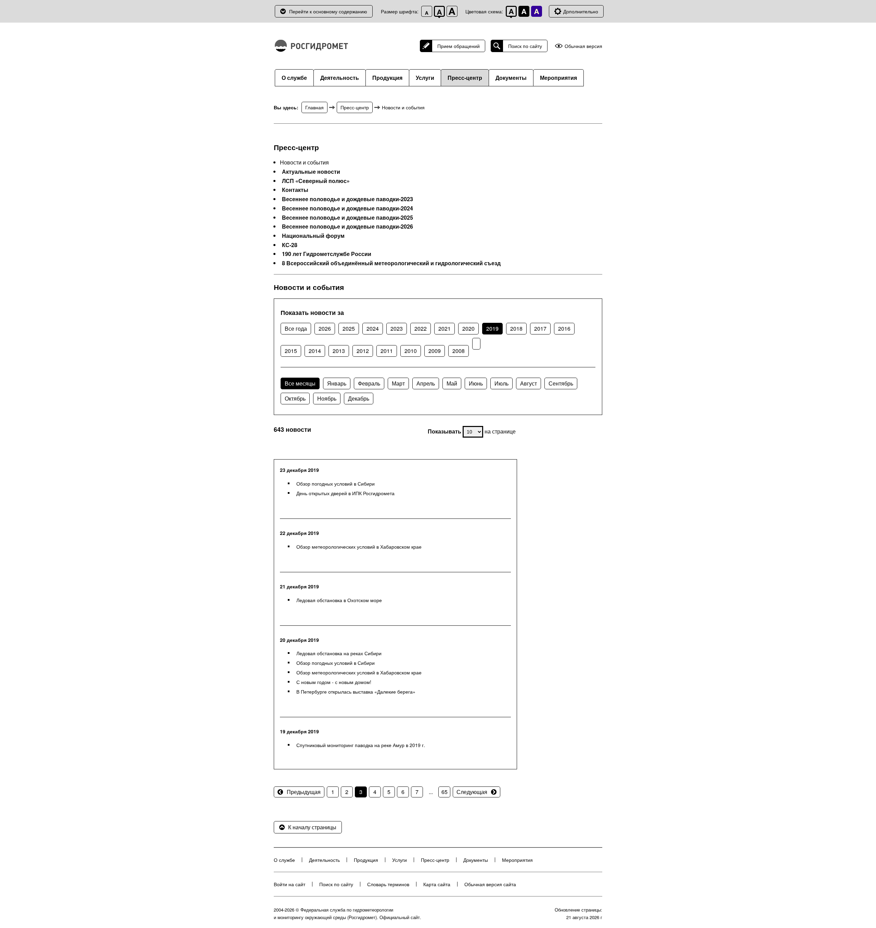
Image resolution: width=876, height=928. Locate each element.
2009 (434, 351)
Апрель (425, 383)
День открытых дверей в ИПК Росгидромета (345, 493)
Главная (314, 107)
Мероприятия (558, 78)
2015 (291, 351)
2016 (564, 328)
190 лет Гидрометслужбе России (326, 254)
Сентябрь (561, 383)
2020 (468, 328)
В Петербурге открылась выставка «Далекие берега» (355, 691)
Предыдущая (304, 792)
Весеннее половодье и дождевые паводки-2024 (347, 208)
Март (398, 383)
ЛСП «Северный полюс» (316, 181)
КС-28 (289, 245)
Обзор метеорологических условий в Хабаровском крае (359, 546)
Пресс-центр (465, 78)
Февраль (369, 383)
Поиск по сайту (525, 45)
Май (452, 383)
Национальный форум (313, 236)
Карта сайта (436, 884)
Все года (296, 328)
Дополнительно (580, 11)
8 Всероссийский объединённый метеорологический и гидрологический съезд (391, 263)
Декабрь (358, 398)
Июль (501, 383)
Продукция (387, 78)
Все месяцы (300, 383)
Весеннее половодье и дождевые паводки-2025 (347, 217)
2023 (396, 328)
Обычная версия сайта (490, 884)
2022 (420, 328)
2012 (363, 351)
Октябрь (295, 398)
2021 (444, 328)
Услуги (425, 78)
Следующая (471, 792)
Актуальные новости (311, 171)
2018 (516, 328)
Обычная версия (583, 46)
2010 (410, 351)
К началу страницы (312, 827)
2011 (387, 351)
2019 (492, 328)
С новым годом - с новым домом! (333, 682)
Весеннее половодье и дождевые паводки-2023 (347, 199)
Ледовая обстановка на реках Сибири (339, 653)
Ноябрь (326, 398)
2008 (458, 351)
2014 (315, 351)
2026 (325, 328)
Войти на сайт (289, 884)
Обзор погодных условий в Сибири (335, 483)
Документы (511, 78)
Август (528, 383)
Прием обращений (458, 45)
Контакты (295, 190)
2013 (339, 351)
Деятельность (339, 78)
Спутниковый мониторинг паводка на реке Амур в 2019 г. (360, 745)
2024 (372, 328)
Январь (336, 383)
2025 (349, 328)
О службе (294, 78)
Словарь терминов (388, 884)
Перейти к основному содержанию (328, 11)
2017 (540, 328)
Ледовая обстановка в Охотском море (339, 600)
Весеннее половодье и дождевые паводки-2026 (347, 226)
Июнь (476, 383)
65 (444, 792)
